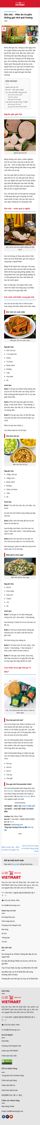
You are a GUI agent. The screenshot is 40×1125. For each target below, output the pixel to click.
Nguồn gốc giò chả (11, 87)
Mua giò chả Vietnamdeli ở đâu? (17, 107)
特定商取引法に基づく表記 (12, 1095)
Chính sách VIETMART (10, 1051)
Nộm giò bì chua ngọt (14, 99)
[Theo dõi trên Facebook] (3, 1117)
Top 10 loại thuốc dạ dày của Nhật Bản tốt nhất (19, 968)
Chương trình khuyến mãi (11, 1046)
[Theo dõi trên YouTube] (11, 1117)
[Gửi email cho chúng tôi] (7, 1117)
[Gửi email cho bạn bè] (22, 837)
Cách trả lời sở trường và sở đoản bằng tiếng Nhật (30, 848)
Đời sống (5, 929)
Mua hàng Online (8, 1106)
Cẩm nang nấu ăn (10, 11)
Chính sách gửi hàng (9, 1080)
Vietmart (10, 791)
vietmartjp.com (17, 824)
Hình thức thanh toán (10, 1090)
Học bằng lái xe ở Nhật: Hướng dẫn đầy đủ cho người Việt (19, 955)
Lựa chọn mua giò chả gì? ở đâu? (16, 102)
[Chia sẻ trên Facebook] (18, 837)
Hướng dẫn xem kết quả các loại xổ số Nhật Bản (20, 978)
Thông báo (6, 937)
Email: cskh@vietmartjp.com (12, 1111)
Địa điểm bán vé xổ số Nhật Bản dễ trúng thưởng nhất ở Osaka (17, 973)
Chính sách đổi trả (8, 1085)
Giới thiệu (5, 1041)
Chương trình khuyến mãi (11, 925)
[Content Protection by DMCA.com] (7, 1062)
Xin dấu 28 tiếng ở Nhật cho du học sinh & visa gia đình (19, 962)
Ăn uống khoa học (8, 917)
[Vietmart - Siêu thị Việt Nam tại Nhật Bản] (20, 3)
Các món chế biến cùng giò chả (16, 92)
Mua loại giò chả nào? (14, 104)
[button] (3, 3)
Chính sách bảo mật (9, 1056)
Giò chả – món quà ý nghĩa (14, 90)
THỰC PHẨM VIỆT (28, 806)
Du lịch (4, 933)
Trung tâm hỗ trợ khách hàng (13, 1075)
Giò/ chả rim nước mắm (15, 95)
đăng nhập (16, 864)
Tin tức (4, 941)
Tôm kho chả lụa (13, 97)
